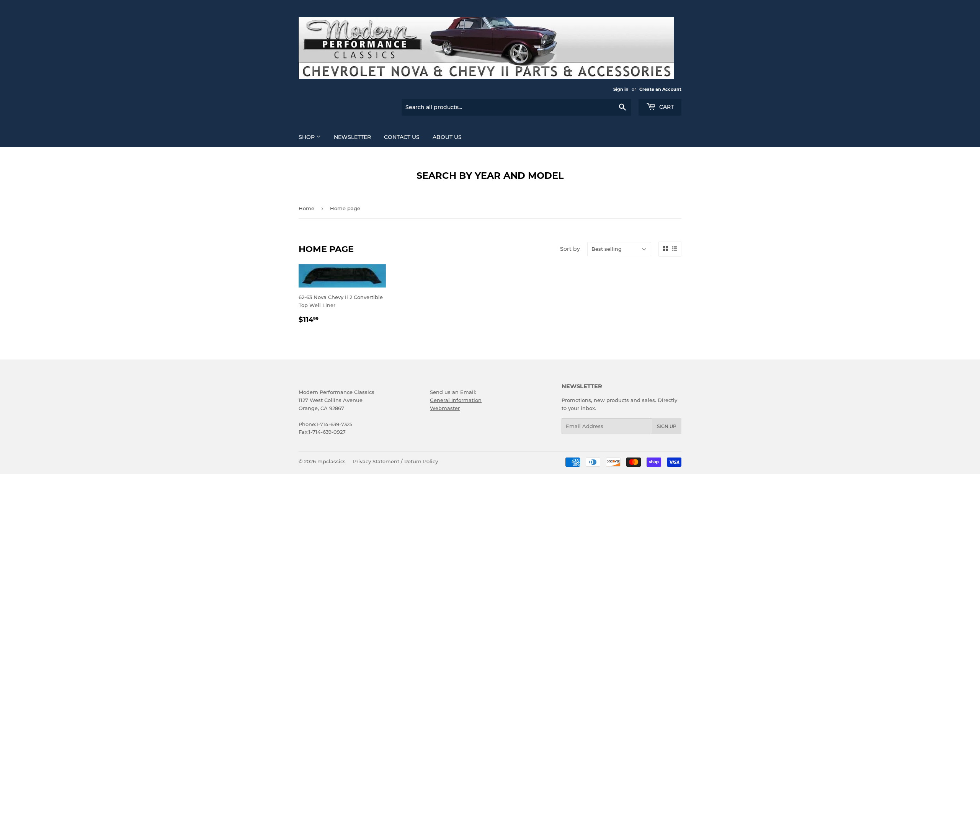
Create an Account (660, 89)
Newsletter (352, 137)
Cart (666, 106)
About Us (447, 137)
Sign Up (666, 426)
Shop (307, 137)
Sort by (570, 248)
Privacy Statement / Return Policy (395, 461)
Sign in (621, 89)
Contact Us (402, 137)
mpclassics (331, 461)
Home (306, 208)
